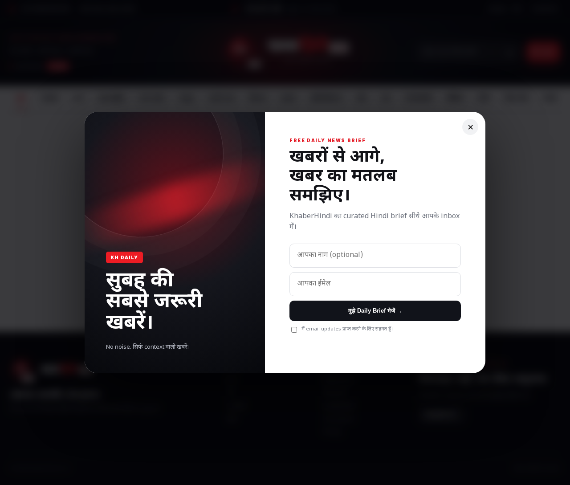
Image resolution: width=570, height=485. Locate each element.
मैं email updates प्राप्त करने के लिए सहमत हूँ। (347, 329)
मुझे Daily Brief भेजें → (375, 310)
